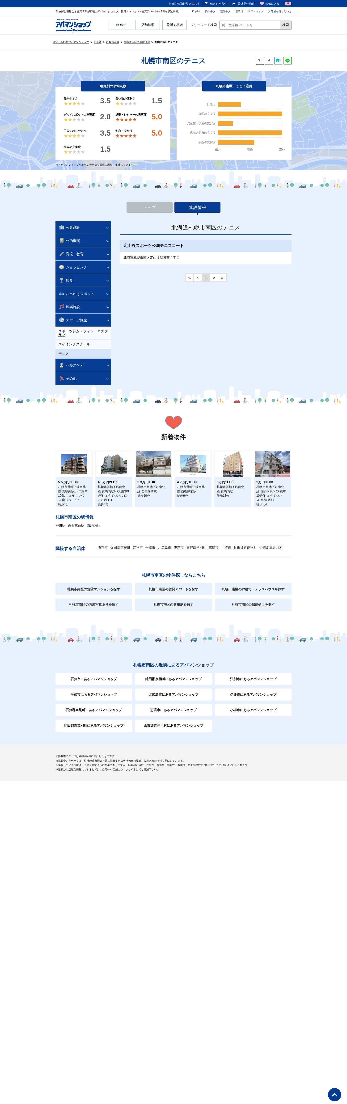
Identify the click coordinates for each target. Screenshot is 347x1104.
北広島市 (164, 547)
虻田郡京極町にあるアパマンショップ (173, 679)
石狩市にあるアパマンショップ (94, 679)
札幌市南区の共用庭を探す (173, 604)
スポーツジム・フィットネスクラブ (83, 333)
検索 (285, 25)
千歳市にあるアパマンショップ (94, 694)
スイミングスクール (74, 344)
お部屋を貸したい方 (280, 11)
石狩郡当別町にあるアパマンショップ (94, 710)
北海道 (98, 42)
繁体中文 (225, 11)
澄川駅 (60, 525)
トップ (149, 207)
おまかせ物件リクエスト (184, 3)
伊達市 (179, 547)
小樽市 (226, 547)
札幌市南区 (112, 42)
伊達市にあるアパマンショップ (253, 694)
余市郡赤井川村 (271, 547)
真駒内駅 (93, 525)
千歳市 (150, 547)
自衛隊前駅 (76, 525)
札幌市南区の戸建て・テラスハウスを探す (253, 589)
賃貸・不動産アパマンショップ (71, 42)
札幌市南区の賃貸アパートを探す (173, 589)
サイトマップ (255, 11)
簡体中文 (210, 11)
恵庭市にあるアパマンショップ (173, 710)
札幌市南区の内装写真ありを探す (93, 604)
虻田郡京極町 (120, 547)
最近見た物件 (246, 3)
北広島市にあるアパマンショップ (173, 694)
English (196, 11)
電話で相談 (174, 25)
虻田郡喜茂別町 (245, 547)
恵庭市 (214, 547)
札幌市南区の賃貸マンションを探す (93, 589)
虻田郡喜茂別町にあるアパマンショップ (93, 725)
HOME (121, 25)
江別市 (138, 547)
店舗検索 (147, 25)
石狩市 (103, 547)
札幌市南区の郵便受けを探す (253, 604)
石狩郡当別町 (196, 547)
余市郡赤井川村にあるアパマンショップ (173, 725)
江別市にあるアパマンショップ (253, 679)
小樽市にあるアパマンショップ (253, 710)
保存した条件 (218, 3)
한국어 (239, 11)
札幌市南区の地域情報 (137, 42)
